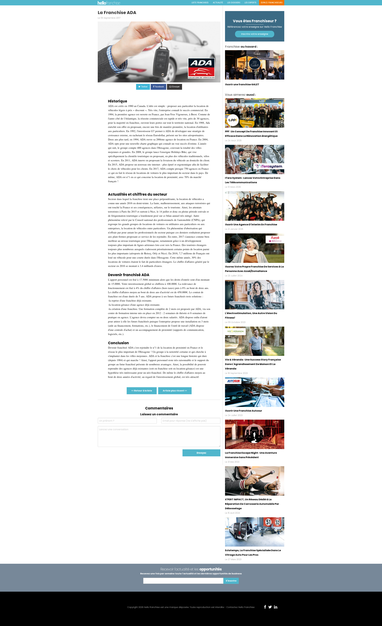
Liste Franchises (200, 3)
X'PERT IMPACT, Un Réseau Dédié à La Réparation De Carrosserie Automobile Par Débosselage (252, 504)
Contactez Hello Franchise (240, 607)
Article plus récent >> (175, 390)
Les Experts (251, 3)
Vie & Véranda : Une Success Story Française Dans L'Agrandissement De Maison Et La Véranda (253, 364)
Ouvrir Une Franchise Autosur (243, 410)
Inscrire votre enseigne (254, 34)
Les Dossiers (233, 3)
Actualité (218, 3)
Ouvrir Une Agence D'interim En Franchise (251, 224)
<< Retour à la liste (141, 390)
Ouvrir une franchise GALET (242, 84)
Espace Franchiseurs (272, 3)
